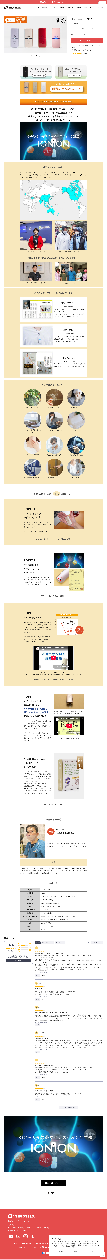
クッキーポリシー (82, 1247)
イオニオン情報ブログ (41, 1247)
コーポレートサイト (23, 1247)
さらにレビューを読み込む (69, 1107)
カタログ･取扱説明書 (42, 1244)
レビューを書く (18, 960)
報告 (43, 975)
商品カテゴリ (27, 1244)
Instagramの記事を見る (70, 738)
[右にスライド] (40, 56)
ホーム (16, 1244)
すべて (38, 942)
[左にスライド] (32, 56)
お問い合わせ (55, 1183)
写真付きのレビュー (47, 942)
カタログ (54, 1192)
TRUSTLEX (55, 1255)
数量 (72, 34)
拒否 (92, 1251)
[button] (94, 7)
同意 (75, 1251)
